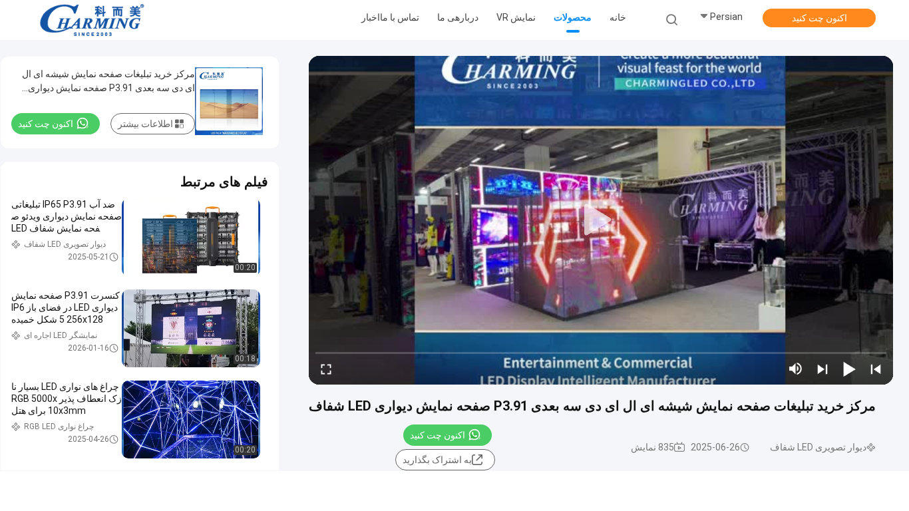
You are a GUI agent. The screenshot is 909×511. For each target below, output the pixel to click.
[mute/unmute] (796, 369)
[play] (601, 220)
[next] (822, 369)
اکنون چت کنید (819, 18)
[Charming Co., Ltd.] (91, 20)
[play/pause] (849, 369)
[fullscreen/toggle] (326, 369)
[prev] (875, 369)
